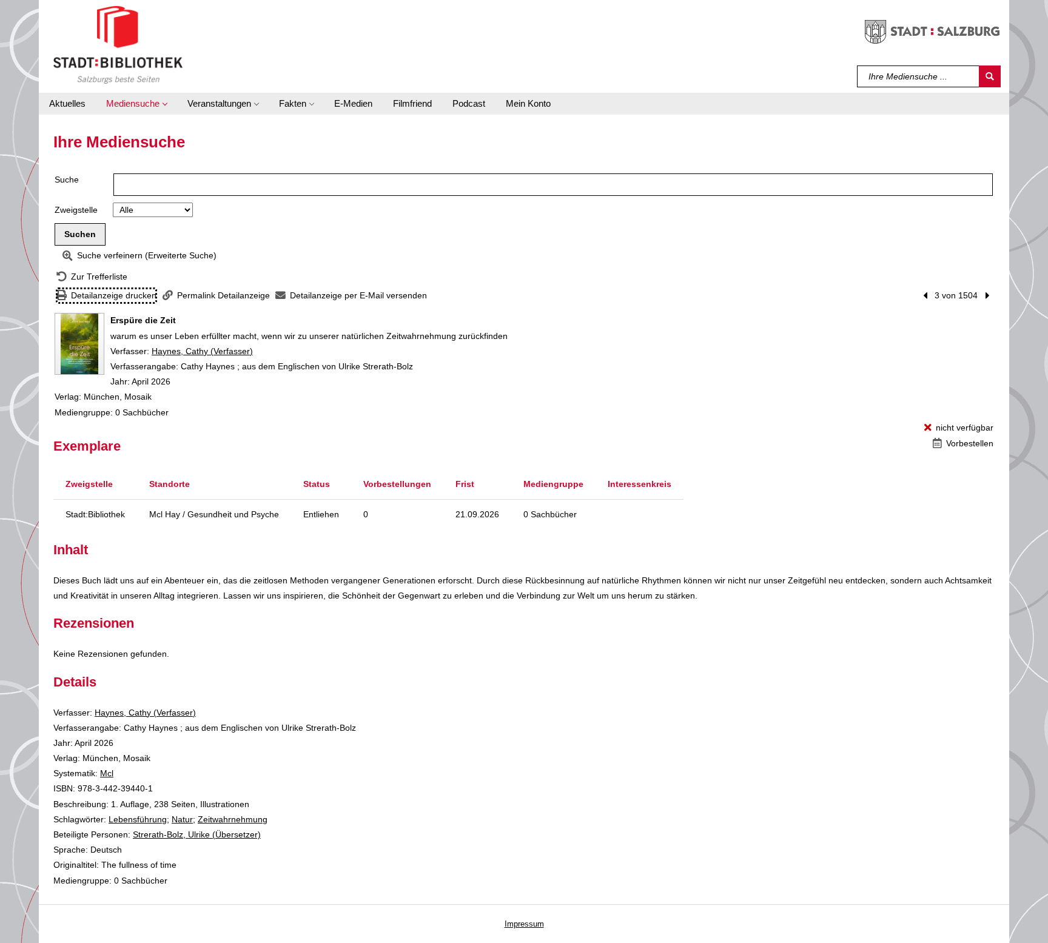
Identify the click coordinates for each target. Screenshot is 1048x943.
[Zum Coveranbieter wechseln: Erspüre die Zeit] (79, 344)
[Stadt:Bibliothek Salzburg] (118, 44)
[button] (136, 104)
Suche (67, 179)
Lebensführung (138, 819)
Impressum (524, 923)
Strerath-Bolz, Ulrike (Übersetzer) (197, 834)
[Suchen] (990, 76)
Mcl (106, 773)
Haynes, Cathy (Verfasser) (202, 351)
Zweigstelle (76, 210)
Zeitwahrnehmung (232, 819)
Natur (182, 819)
